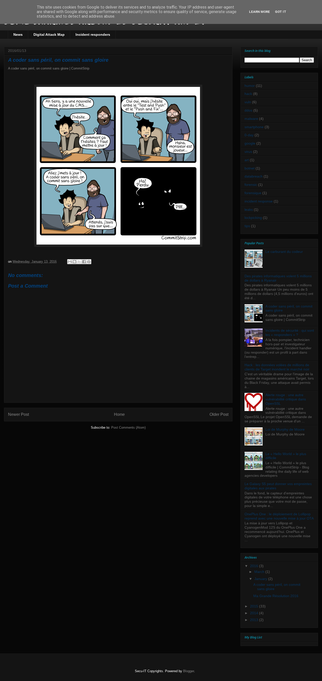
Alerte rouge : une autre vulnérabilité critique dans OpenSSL (285, 399)
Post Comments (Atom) (128, 427)
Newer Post (18, 414)
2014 (254, 613)
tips (247, 226)
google (250, 143)
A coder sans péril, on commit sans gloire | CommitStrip (48, 68)
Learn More (259, 12)
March (259, 572)
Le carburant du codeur (284, 252)
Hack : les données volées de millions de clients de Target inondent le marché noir (277, 367)
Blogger (188, 671)
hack (248, 94)
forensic (251, 185)
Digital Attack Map (49, 34)
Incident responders (92, 34)
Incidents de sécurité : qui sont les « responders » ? (289, 332)
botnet (250, 168)
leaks (249, 210)
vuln (248, 102)
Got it (280, 12)
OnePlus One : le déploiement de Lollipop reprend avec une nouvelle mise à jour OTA (279, 516)
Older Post (219, 414)
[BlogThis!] (74, 261)
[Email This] (69, 261)
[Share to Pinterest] (88, 261)
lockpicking (253, 218)
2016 (254, 566)
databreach (254, 176)
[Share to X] (79, 261)
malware (251, 119)
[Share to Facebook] (84, 261)
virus (248, 152)
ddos (248, 110)
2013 (254, 620)
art (247, 160)
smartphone (254, 127)
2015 (254, 606)
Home (119, 414)
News (18, 34)
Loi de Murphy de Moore (285, 429)
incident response (259, 201)
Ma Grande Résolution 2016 (275, 596)
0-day (249, 135)
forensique (253, 193)
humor (250, 86)
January (261, 579)
